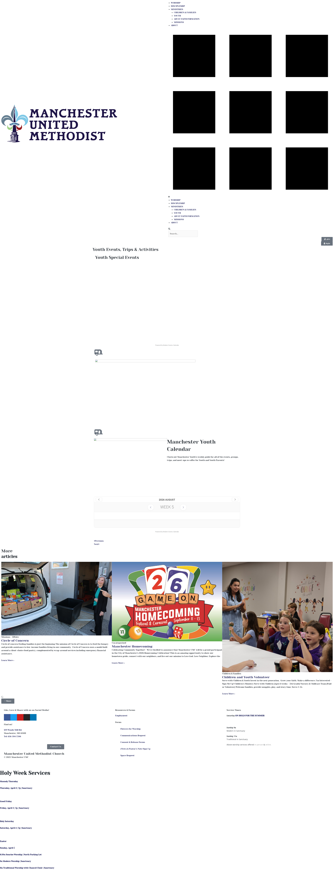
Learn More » (7, 660)
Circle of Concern (15, 640)
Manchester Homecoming (132, 646)
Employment (121, 715)
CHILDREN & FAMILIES (185, 12)
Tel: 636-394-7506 (12, 736)
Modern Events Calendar (171, 345)
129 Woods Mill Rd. (13, 730)
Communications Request (133, 735)
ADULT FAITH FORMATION (186, 19)
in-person (259, 744)
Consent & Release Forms (132, 742)
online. (268, 744)
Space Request (127, 755)
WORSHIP (175, 3)
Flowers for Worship (130, 729)
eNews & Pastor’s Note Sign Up (135, 749)
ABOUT (174, 25)
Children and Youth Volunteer (246, 677)
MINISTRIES (177, 9)
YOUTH (177, 16)
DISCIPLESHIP (178, 6)
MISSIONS (179, 22)
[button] (250, 229)
